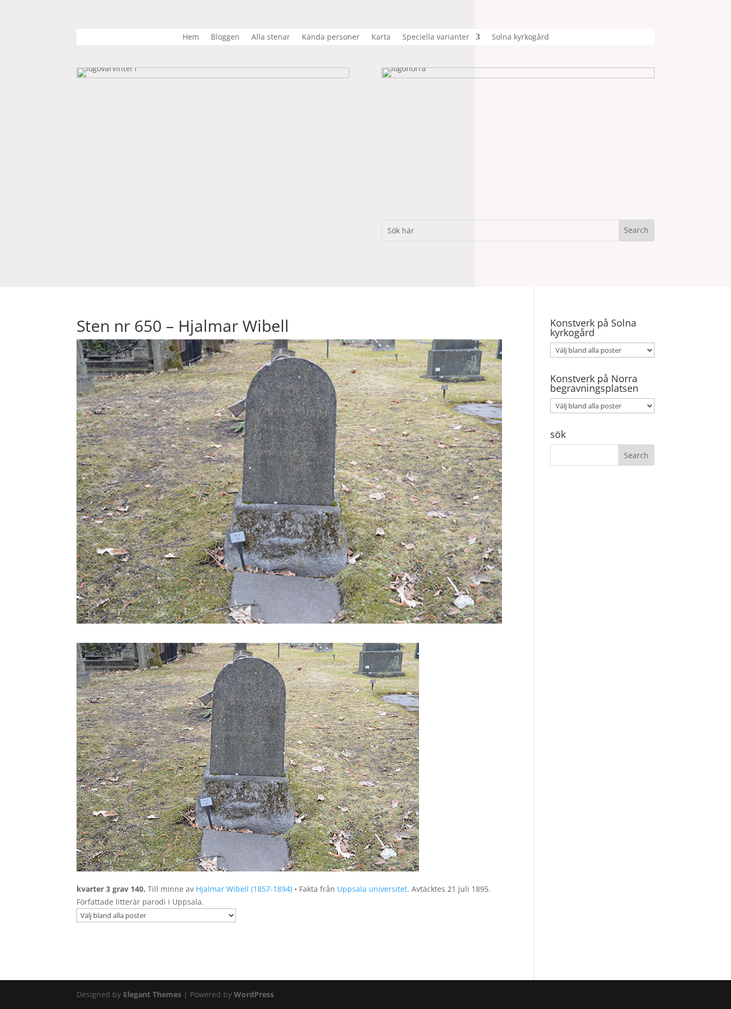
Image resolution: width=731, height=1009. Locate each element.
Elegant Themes (152, 994)
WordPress (254, 994)
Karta (381, 37)
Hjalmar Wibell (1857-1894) (244, 889)
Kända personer (331, 37)
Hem (190, 37)
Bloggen (225, 37)
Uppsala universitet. (373, 889)
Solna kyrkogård (520, 37)
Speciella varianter (435, 37)
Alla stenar (271, 37)
